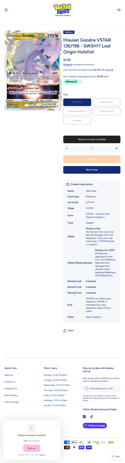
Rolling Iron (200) (105, 250)
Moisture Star (93, 228)
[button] (118, 9)
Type (70, 222)
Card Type (73, 196)
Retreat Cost (75, 281)
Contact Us (10, 382)
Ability (71, 236)
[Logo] (62, 10)
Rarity (71, 190)
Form (70, 215)
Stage (71, 208)
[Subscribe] (116, 388)
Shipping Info (11, 388)
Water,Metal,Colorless (80, 262)
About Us (9, 375)
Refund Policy (11, 395)
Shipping (67, 64)
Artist (71, 317)
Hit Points (73, 202)
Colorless (91, 281)
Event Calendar (12, 402)
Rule (70, 304)
